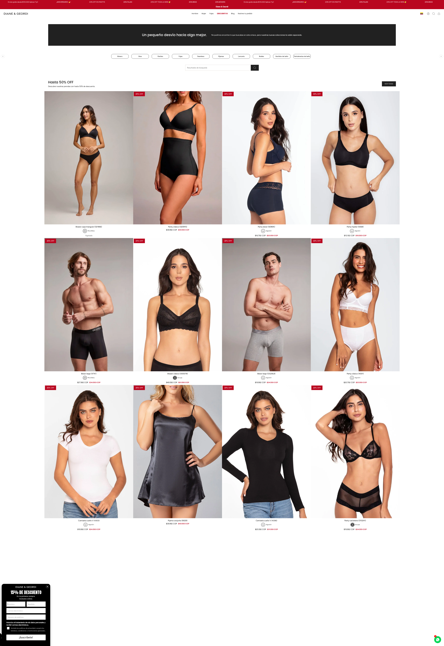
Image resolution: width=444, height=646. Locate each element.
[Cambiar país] (421, 13)
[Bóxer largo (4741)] (88, 304)
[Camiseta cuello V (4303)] (88, 451)
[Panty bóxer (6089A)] (266, 157)
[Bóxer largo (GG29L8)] (266, 304)
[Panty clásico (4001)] (355, 304)
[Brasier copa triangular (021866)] (88, 157)
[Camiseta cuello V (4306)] (266, 451)
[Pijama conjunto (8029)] (177, 451)
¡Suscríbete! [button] (26, 637)
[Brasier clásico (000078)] (177, 304)
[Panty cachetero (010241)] (355, 451)
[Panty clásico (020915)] (177, 157)
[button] (195, 14)
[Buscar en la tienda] (255, 68)
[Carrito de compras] (439, 14)
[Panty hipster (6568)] (355, 157)
